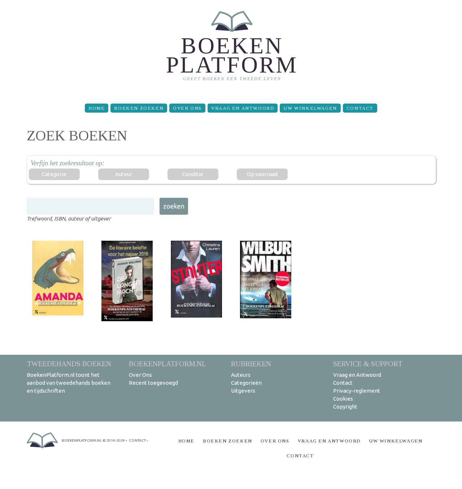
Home (96, 108)
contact (137, 440)
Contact (360, 108)
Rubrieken (251, 363)
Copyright (345, 406)
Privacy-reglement (356, 391)
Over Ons (187, 108)
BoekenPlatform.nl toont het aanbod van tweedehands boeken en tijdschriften (68, 383)
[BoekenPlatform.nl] (231, 49)
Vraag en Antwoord (242, 108)
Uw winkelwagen (310, 108)
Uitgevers (243, 391)
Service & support (367, 363)
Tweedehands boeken (69, 363)
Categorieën (246, 383)
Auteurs (240, 375)
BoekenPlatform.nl (167, 363)
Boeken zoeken (139, 108)
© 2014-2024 (114, 440)
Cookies (343, 399)
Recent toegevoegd (153, 383)
